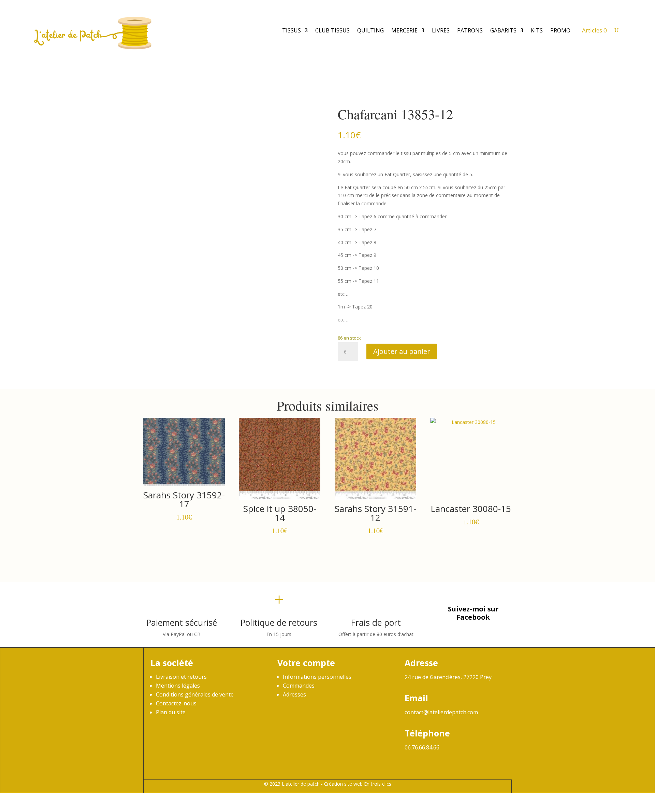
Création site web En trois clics (357, 784)
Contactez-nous (176, 703)
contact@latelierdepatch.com (441, 712)
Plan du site (171, 712)
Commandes (299, 685)
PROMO (560, 30)
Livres (441, 30)
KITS (537, 30)
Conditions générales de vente (195, 694)
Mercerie (404, 30)
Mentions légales (178, 685)
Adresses (294, 694)
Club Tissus (332, 30)
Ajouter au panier (401, 351)
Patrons (470, 30)
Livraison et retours (181, 676)
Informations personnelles (317, 676)
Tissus (291, 30)
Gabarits (503, 30)
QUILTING (370, 30)
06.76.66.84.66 (422, 747)
